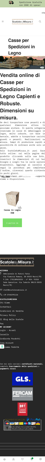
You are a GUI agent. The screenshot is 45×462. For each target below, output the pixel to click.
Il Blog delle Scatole (12, 319)
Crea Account (6, 343)
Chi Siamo (5, 302)
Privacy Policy (8, 315)
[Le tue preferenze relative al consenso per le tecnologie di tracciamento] (2, 346)
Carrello (4, 334)
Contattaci (5, 307)
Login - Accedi (8, 330)
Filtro (5, 176)
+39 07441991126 (10, 295)
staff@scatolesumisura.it (15, 290)
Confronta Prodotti (10, 338)
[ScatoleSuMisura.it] (22, 21)
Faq (1, 323)
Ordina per (17, 176)
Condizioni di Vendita (12, 311)
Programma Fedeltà (9, 347)
